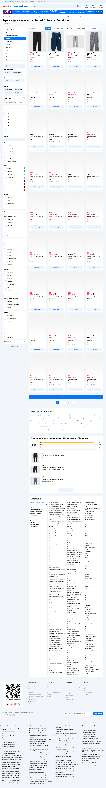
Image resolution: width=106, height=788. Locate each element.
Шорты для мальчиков (54, 642)
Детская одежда (31, 17)
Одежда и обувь (8, 29)
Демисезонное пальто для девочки (55, 673)
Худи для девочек (71, 546)
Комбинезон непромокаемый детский (74, 595)
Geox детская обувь (72, 668)
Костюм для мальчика (54, 625)
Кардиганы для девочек (54, 668)
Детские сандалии (89, 511)
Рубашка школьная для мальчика (57, 523)
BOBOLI (87, 619)
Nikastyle (87, 574)
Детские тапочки (71, 660)
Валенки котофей (89, 515)
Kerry (86, 567)
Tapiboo (69, 664)
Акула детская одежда (90, 547)
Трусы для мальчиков (90, 634)
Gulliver (87, 549)
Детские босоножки (90, 519)
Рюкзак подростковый (90, 646)
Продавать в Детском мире (34, 687)
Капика (86, 563)
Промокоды (31, 692)
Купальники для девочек (91, 623)
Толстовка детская (71, 614)
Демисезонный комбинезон (74, 582)
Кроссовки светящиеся (72, 651)
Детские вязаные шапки (90, 663)
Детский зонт (88, 673)
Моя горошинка (53, 606)
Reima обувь (88, 513)
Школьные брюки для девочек (56, 532)
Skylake (51, 546)
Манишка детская (89, 667)
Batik (86, 590)
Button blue (88, 568)
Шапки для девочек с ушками (92, 669)
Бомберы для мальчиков (55, 640)
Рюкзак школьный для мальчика (56, 514)
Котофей (87, 545)
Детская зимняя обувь (90, 530)
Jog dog (69, 666)
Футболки (9, 41)
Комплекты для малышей (55, 611)
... (71, 402)
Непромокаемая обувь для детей (93, 537)
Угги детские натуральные (73, 670)
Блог (67, 697)
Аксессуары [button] (33, 526)
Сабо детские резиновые (91, 536)
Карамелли (87, 599)
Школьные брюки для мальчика (56, 510)
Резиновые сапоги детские (73, 662)
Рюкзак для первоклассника (91, 650)
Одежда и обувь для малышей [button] (38, 505)
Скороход (87, 523)
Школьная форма (53, 502)
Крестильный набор (54, 586)
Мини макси (88, 601)
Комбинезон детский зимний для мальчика (57, 634)
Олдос (86, 553)
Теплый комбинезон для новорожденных (55, 592)
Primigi (86, 506)
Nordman (69, 653)
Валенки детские (71, 672)
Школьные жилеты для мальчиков (54, 538)
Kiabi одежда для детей (90, 613)
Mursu (86, 539)
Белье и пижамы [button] (34, 524)
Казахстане (17, 715)
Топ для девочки (89, 640)
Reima (86, 555)
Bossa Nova (87, 586)
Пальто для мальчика (54, 636)
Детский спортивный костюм (74, 592)
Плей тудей (88, 551)
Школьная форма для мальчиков (57, 508)
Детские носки (88, 627)
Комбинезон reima (71, 586)
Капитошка (87, 611)
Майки (8, 57)
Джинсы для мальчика (54, 650)
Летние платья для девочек (73, 541)
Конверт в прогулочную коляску (57, 584)
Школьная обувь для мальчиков (56, 536)
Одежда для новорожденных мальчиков (56, 597)
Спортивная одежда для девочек (75, 521)
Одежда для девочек (72, 504)
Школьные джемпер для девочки (57, 548)
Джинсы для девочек (72, 535)
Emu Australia (88, 603)
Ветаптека (86, 694)
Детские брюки (71, 637)
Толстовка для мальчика (55, 627)
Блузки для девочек (72, 548)
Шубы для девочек (71, 508)
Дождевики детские (72, 620)
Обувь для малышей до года (55, 594)
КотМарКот (87, 621)
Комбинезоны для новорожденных (53, 577)
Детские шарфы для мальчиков (92, 661)
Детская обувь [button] (34, 520)
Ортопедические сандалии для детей (92, 525)
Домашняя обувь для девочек (74, 571)
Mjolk (86, 592)
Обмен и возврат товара (34, 688)
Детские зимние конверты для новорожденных (56, 589)
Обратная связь (31, 701)
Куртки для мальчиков (54, 613)
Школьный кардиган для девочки (57, 544)
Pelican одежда (88, 578)
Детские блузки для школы (55, 512)
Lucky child (88, 609)
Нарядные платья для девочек (56, 654)
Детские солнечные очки (91, 665)
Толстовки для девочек (54, 661)
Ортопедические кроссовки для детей (92, 509)
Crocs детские (70, 656)
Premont (87, 597)
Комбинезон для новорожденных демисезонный (57, 608)
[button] (99, 12)
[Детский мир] (16, 6)
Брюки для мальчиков (60, 17)
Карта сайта (31, 703)
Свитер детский (71, 639)
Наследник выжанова (90, 561)
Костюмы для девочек (72, 544)
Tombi (86, 521)
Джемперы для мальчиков (55, 644)
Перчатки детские (89, 656)
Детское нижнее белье (90, 636)
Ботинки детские (89, 534)
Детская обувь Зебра (90, 502)
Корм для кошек (88, 687)
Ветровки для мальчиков (55, 618)
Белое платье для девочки (73, 537)
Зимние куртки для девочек (73, 530)
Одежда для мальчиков (45, 17)
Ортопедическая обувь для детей (75, 647)
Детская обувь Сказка (72, 674)
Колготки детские (89, 625)
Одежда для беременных (73, 577)
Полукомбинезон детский (73, 603)
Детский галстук (89, 659)
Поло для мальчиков (54, 631)
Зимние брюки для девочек (73, 558)
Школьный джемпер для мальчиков (55, 557)
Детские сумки (88, 658)
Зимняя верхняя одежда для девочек (73, 525)
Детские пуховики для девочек (74, 517)
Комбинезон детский (72, 580)
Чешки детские (70, 654)
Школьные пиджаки (54, 561)
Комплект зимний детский (73, 623)
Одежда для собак (88, 692)
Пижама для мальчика (54, 638)
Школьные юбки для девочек (56, 516)
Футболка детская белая (73, 631)
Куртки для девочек (72, 550)
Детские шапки (88, 648)
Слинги (69, 579)
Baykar (86, 607)
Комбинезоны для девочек (73, 519)
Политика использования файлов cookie (36, 697)
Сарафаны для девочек (54, 528)
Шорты (8, 44)
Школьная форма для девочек (56, 504)
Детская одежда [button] (34, 518)
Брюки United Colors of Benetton (53, 456)
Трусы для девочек (89, 628)
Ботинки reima (88, 517)
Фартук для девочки (54, 530)
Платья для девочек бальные (56, 666)
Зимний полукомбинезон (73, 635)
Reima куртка (70, 610)
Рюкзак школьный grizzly (55, 506)
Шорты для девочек (72, 528)
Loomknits (87, 572)
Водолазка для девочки (72, 560)
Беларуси (23, 715)
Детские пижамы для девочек (74, 510)
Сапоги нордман (71, 649)
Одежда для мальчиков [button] (36, 507)
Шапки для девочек (89, 654)
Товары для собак (88, 688)
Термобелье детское (72, 625)
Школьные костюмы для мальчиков (55, 541)
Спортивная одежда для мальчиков (55, 615)
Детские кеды (88, 543)
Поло (7, 50)
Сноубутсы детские (72, 645)
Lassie (86, 557)
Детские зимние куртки (73, 627)
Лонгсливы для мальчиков (55, 648)
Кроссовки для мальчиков (73, 562)
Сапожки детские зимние (91, 504)
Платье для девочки (54, 656)
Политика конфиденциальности (36, 694)
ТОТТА (86, 617)
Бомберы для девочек (72, 542)
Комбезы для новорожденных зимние (56, 582)
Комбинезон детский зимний (74, 584)
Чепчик (87, 642)
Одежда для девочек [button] (36, 509)
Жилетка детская (71, 616)
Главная (5, 17)
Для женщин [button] (33, 515)
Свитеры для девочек (72, 512)
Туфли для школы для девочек (56, 534)
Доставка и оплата (32, 685)
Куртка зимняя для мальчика (56, 623)
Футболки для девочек (54, 670)
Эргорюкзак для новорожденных (57, 579)
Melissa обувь (88, 532)
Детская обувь (70, 643)
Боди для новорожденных (55, 572)
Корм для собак (88, 690)
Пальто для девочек (72, 523)
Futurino (87, 576)
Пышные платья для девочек (74, 502)
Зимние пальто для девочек (55, 658)
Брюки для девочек (72, 539)
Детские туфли (70, 575)
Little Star (87, 605)
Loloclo (87, 582)
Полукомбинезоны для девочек (74, 552)
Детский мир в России (8, 715)
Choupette (87, 559)
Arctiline (87, 615)
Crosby (86, 596)
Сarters (86, 584)
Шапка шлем (88, 652)
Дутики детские (89, 528)
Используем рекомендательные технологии (13, 714)
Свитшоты (9, 54)
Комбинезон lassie (71, 597)
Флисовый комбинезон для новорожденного (55, 600)
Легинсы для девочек (72, 506)
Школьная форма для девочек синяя (56, 518)
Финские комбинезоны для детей (73, 606)
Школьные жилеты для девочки (56, 554)
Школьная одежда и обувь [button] (37, 502)
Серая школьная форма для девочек (55, 525)
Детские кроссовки (72, 658)
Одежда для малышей (54, 567)
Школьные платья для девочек (56, 521)
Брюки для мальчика (54, 620)
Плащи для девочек (71, 612)
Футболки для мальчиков (55, 622)
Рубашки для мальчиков (55, 629)
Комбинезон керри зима (73, 622)
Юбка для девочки (53, 659)
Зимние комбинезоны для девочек (55, 664)
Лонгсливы (9, 47)
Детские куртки (71, 588)
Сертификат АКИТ (32, 699)
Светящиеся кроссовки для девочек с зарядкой (73, 568)
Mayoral (87, 565)
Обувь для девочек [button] (35, 513)
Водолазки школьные (54, 560)
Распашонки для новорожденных (57, 574)
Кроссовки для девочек (73, 566)
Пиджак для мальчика (72, 633)
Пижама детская (89, 630)
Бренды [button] (32, 522)
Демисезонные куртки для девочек (73, 515)
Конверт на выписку (54, 565)
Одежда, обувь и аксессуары (16, 17)
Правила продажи (32, 690)
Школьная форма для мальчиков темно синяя (57, 550)
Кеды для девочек (71, 573)
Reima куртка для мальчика (55, 652)
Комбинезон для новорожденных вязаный (55, 603)
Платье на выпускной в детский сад (57, 570)
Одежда (7, 32)
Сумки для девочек (89, 671)
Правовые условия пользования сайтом (23, 712)
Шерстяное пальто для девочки (74, 554)
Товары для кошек (88, 685)
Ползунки (69, 590)
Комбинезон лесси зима (73, 608)
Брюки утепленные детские (74, 641)
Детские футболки (71, 601)
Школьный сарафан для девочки (57, 553)
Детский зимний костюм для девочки (74, 532)
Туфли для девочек (71, 564)
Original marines (89, 570)
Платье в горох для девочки (73, 556)
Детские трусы (88, 638)
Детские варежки (89, 644)
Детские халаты (88, 632)
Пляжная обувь (88, 541)
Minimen (87, 594)
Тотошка (87, 580)
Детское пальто (71, 629)
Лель (86, 588)
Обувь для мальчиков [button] (36, 511)
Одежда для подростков (73, 599)
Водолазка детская (71, 618)
